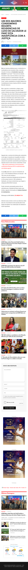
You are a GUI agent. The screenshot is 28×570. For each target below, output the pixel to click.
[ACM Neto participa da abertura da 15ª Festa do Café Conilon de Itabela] (14, 255)
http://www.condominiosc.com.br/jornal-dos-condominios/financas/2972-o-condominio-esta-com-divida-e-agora (13, 166)
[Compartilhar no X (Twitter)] (14, 45)
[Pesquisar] (26, 2)
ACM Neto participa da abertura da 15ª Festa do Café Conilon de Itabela (18, 524)
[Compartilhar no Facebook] (5, 45)
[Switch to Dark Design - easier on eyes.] (24, 2)
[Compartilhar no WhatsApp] (22, 45)
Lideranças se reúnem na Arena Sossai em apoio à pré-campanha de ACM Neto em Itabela (13, 313)
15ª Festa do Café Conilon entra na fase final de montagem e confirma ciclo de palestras (12, 289)
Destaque (4, 18)
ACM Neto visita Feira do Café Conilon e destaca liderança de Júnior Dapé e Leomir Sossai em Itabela (14, 243)
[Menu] (2, 2)
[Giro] (14, 2)
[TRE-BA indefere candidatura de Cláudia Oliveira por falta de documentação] (14, 324)
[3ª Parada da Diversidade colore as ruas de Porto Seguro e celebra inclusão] (14, 346)
